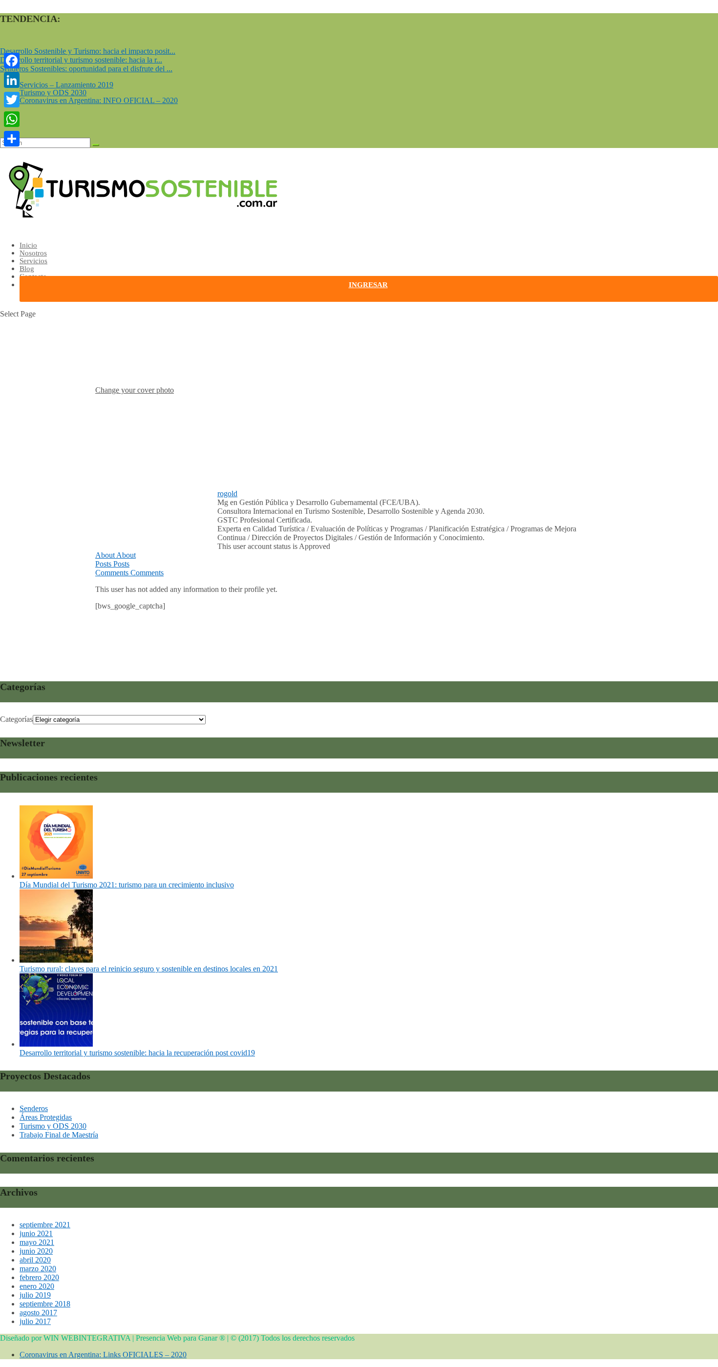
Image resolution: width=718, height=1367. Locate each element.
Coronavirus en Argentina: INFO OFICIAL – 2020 (99, 100)
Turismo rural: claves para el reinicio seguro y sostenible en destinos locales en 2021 (149, 969)
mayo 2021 (37, 1242)
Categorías (16, 719)
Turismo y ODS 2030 (53, 92)
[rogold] (141, 485)
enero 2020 (37, 1286)
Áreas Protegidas (46, 1117)
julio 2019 (35, 1295)
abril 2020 (35, 1260)
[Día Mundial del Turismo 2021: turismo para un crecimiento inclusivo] (56, 876)
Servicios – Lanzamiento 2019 (66, 85)
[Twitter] (11, 99)
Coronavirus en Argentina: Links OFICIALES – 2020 (103, 1354)
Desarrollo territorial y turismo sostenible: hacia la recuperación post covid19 (137, 1053)
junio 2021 (36, 1233)
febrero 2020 (39, 1277)
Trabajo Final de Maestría (59, 1135)
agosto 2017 (38, 1312)
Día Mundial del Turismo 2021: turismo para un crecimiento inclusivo (127, 885)
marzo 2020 (38, 1268)
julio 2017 (35, 1321)
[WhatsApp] (11, 119)
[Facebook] (11, 60)
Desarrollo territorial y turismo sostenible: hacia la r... (81, 60)
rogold (227, 493)
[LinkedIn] (11, 80)
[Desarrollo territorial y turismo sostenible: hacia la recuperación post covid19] (56, 1044)
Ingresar (368, 285)
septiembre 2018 (45, 1304)
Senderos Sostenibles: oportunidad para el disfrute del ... (86, 68)
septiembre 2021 (45, 1224)
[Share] (11, 138)
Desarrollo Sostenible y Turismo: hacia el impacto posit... (87, 51)
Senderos (34, 1108)
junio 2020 (36, 1251)
